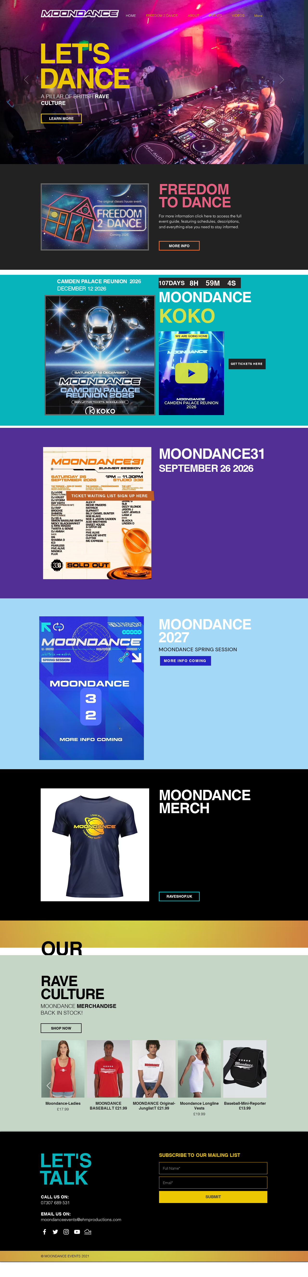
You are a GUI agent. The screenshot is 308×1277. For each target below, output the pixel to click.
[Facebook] (44, 1231)
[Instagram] (66, 1231)
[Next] (282, 80)
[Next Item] (259, 1086)
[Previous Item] (48, 1086)
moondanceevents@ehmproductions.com (81, 1219)
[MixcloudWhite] (87, 1231)
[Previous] (26, 80)
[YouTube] (77, 1231)
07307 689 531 (55, 1202)
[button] (215, 16)
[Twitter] (55, 1231)
